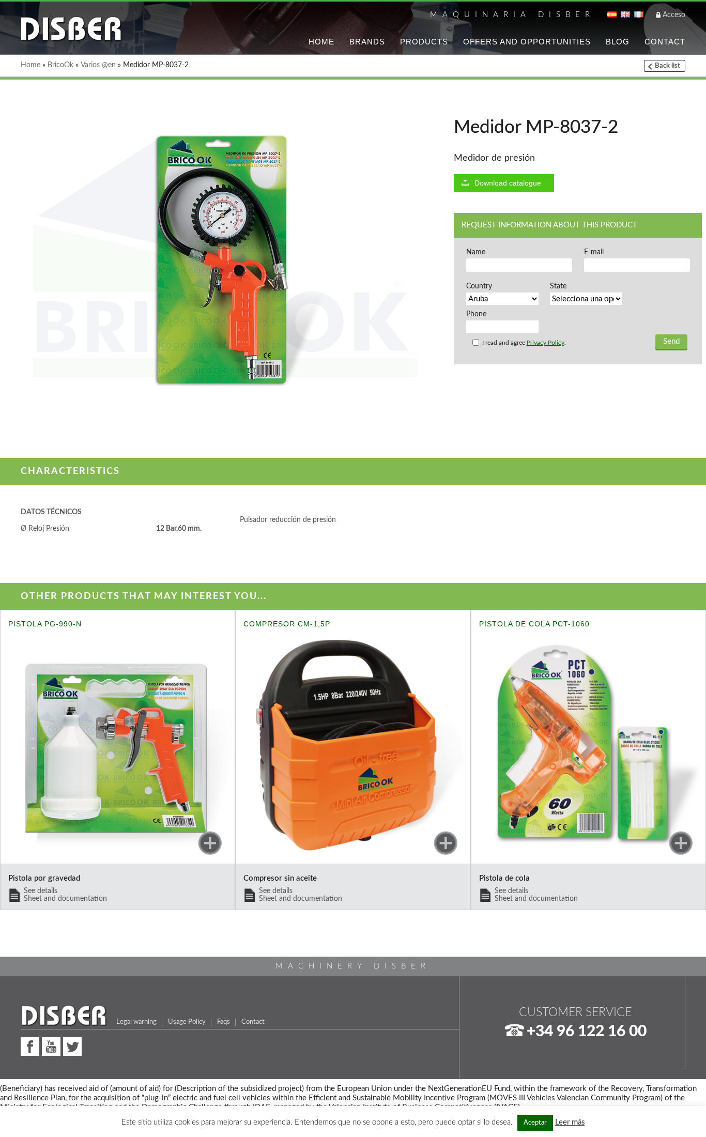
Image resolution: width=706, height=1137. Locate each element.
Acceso (674, 15)
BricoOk (60, 65)
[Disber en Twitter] (72, 1045)
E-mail (594, 252)
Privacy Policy (545, 343)
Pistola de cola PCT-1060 (534, 624)
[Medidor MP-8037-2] (219, 261)
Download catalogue (507, 183)
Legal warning (136, 1022)
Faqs (223, 1022)
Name (475, 252)
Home (321, 41)
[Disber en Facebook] (30, 1045)
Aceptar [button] (535, 1122)
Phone (476, 314)
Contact (664, 41)
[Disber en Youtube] (51, 1045)
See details (65, 894)
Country (479, 286)
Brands (367, 41)
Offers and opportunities (527, 41)
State (558, 286)
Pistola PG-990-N (45, 624)
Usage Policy (187, 1022)
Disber (71, 29)
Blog (618, 41)
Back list (667, 66)
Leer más (570, 1122)
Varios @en (98, 65)
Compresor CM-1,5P (286, 624)
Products (424, 41)
